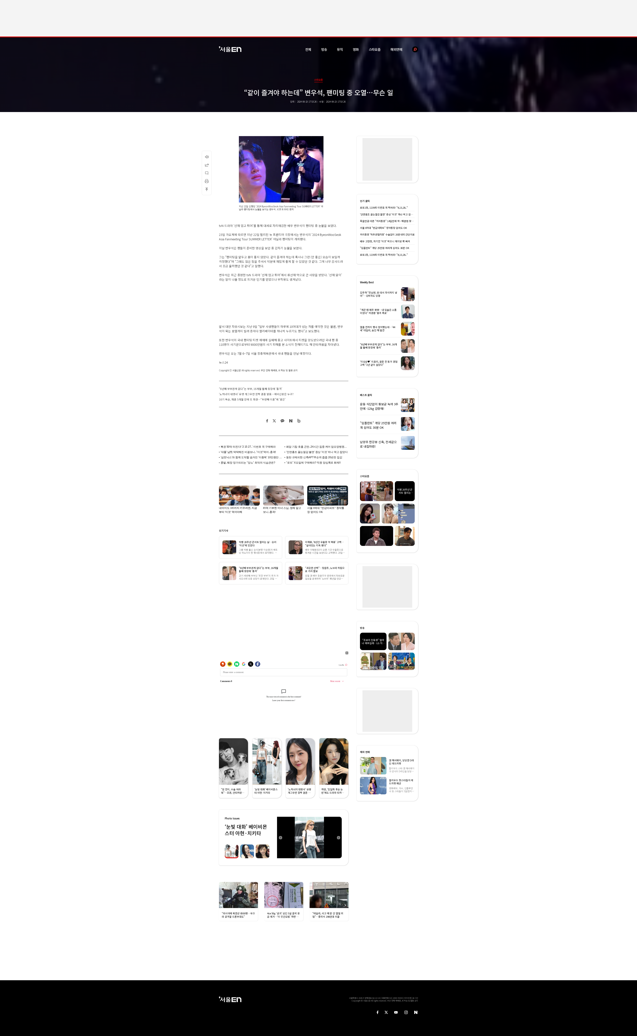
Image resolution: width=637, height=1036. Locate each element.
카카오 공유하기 (282, 421)
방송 (324, 49)
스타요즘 (375, 49)
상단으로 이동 (207, 189)
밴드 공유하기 (299, 421)
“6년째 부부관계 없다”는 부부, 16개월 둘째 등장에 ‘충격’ (250, 389)
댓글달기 (207, 173)
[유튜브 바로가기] (396, 1012)
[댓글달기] (207, 173)
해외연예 (396, 49)
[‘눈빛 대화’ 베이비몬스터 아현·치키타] (309, 837)
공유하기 (207, 165)
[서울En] (230, 49)
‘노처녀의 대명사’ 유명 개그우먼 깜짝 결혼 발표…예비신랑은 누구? (256, 394)
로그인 (415, 997)
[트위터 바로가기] (386, 1012)
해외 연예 (365, 752)
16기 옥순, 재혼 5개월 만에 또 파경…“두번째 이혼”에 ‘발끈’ (252, 399)
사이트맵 (407, 997)
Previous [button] (280, 837)
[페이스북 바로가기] (378, 1012)
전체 (308, 49)
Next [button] (338, 837)
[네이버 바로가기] (416, 1012)
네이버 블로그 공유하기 (291, 421)
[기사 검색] (412, 49)
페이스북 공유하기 (267, 421)
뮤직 (340, 49)
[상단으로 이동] (207, 189)
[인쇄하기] (207, 181)
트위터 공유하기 (274, 421)
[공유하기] (207, 165)
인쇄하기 (207, 181)
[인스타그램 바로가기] (406, 1012)
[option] (309, 837)
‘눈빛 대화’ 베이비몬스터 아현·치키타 (246, 830)
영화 (356, 49)
